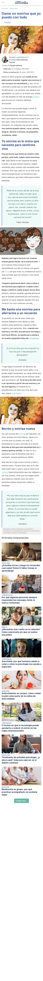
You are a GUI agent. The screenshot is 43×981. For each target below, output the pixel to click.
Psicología (6, 563)
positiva (36, 97)
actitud (5, 472)
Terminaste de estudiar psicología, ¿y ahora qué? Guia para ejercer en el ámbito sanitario (21, 760)
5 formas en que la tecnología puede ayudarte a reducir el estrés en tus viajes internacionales (20, 728)
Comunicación (7, 595)
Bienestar (5, 8)
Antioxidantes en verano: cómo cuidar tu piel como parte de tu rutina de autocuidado (21, 696)
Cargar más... (21, 801)
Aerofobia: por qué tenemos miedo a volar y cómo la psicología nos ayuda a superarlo (21, 664)
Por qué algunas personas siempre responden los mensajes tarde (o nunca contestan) (19, 600)
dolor (21, 434)
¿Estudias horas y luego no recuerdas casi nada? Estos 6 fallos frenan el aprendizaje (21, 568)
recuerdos (34, 338)
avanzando (16, 393)
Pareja (4, 627)
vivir (6, 271)
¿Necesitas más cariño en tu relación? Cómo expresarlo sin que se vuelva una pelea (21, 632)
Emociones (13, 8)
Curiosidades (6, 659)
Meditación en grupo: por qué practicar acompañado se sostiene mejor (19, 792)
